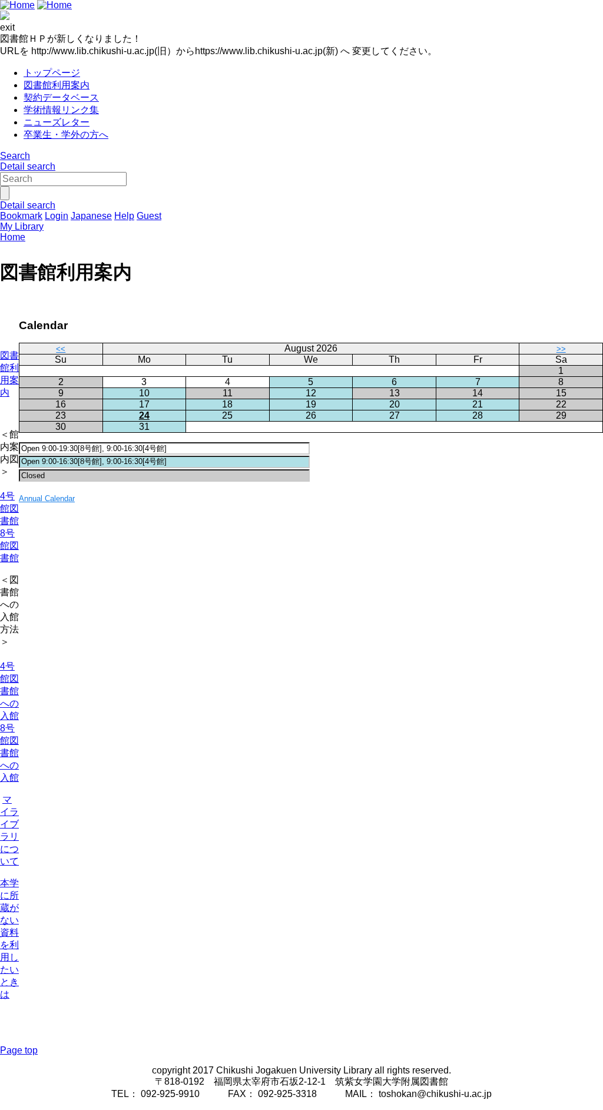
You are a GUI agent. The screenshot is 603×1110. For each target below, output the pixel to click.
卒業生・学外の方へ (66, 135)
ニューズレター (57, 122)
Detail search (27, 166)
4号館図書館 (9, 508)
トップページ (52, 73)
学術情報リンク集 (61, 110)
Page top (19, 1050)
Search (15, 156)
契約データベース (61, 97)
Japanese (91, 216)
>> (561, 348)
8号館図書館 (9, 545)
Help (124, 216)
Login (56, 216)
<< (60, 348)
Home (12, 237)
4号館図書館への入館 (9, 691)
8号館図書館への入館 (9, 753)
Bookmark (21, 216)
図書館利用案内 (57, 85)
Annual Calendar (47, 498)
